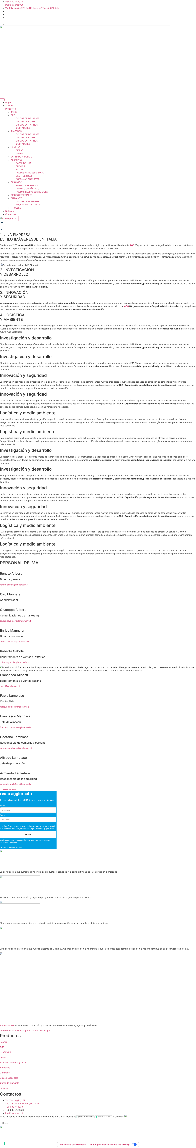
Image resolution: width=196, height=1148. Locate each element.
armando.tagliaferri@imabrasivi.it (16, 784)
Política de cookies (104, 1117)
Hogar (8, 102)
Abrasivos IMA (7, 1025)
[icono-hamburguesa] (2, 99)
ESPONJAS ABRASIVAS (27, 179)
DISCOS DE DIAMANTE (27, 201)
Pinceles (4, 1088)
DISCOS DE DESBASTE (27, 118)
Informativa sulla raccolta (72, 1144)
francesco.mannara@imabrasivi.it (16, 727)
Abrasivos (5, 1067)
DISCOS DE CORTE (25, 121)
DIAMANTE (16, 198)
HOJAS (19, 169)
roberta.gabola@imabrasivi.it (14, 662)
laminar (3, 1057)
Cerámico (5, 1072)
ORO (13, 115)
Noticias (9, 211)
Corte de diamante (9, 1083)
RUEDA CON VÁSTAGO (27, 188)
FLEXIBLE (20, 166)
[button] (98, 226)
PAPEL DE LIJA (23, 163)
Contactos (10, 214)
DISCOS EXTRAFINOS (27, 124)
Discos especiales (9, 1078)
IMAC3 (14, 112)
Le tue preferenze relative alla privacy (109, 1144)
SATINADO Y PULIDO (21, 156)
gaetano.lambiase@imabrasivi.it (16, 748)
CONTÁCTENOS (8, 789)
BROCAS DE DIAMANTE (28, 204)
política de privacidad (85, 1117)
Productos (10, 108)
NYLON (19, 153)
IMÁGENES (16, 131)
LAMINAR (15, 147)
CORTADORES (23, 128)
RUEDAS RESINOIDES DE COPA (32, 191)
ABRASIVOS (16, 160)
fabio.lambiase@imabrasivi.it (14, 706)
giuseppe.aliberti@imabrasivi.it (15, 621)
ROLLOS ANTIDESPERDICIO (30, 172)
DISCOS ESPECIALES (21, 195)
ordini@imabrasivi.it (10, 686)
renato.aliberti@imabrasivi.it (14, 584)
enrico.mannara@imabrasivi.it (15, 641)
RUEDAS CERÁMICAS (27, 185)
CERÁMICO (16, 182)
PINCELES (16, 207)
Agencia (9, 105)
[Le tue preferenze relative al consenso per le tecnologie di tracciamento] (4, 1143)
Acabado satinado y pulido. (14, 1062)
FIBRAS (19, 150)
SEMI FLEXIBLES (24, 176)
